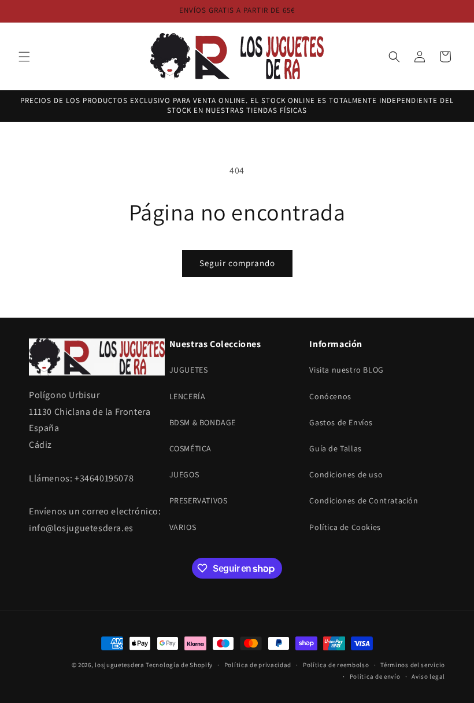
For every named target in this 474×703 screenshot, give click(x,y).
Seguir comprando (237, 262)
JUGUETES (188, 370)
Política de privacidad (257, 665)
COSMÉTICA (190, 448)
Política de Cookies (344, 527)
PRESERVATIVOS (198, 500)
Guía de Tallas (335, 448)
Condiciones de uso (346, 474)
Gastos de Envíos (341, 422)
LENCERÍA (187, 396)
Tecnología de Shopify (179, 665)
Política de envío (375, 676)
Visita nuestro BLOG (346, 370)
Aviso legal (428, 676)
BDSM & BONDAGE (202, 422)
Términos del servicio (412, 665)
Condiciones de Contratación (363, 500)
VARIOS (183, 527)
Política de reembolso (336, 665)
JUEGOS (184, 474)
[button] (24, 56)
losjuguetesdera (120, 665)
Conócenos (330, 396)
